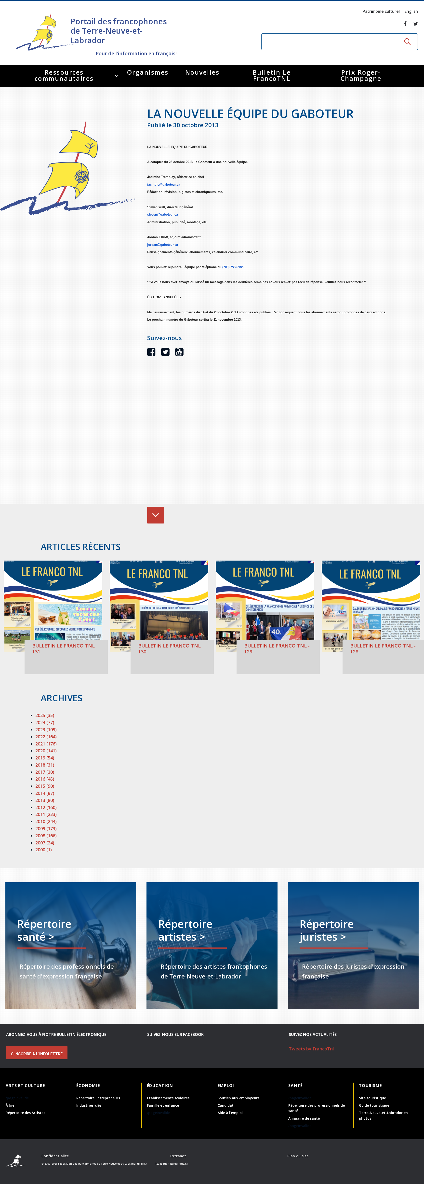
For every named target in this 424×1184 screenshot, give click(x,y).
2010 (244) (46, 821)
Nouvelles (202, 72)
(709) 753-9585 (232, 267)
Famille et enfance (163, 1105)
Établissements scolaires (168, 1098)
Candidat (226, 1105)
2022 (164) (46, 737)
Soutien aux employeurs (238, 1098)
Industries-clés (88, 1105)
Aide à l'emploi (230, 1112)
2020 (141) (46, 751)
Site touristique (372, 1098)
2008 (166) (46, 836)
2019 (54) (44, 758)
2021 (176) (46, 744)
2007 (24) (44, 843)
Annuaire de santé (304, 1118)
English (411, 11)
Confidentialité (55, 1156)
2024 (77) (44, 722)
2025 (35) (44, 715)
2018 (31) (44, 765)
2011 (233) (46, 814)
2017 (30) (44, 772)
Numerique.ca (179, 1163)
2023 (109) (46, 729)
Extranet (178, 1156)
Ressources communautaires (64, 75)
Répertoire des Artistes (25, 1112)
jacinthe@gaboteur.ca (163, 184)
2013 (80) (44, 800)
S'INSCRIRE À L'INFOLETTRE (37, 1054)
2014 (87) (44, 793)
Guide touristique (374, 1105)
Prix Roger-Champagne (361, 75)
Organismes (148, 72)
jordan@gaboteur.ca (162, 245)
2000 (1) (43, 850)
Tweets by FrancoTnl (311, 1049)
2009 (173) (46, 828)
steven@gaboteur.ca (162, 214)
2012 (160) (46, 807)
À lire (10, 1105)
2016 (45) (44, 779)
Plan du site (297, 1156)
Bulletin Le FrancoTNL (272, 75)
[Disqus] (267, 437)
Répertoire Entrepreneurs (98, 1098)
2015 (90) (44, 786)
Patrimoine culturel (381, 11)
